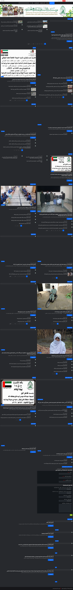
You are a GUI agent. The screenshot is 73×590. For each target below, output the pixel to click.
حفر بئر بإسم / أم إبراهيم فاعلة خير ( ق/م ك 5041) (23, 93)
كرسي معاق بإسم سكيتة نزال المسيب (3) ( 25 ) (60, 321)
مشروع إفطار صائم (50, 522)
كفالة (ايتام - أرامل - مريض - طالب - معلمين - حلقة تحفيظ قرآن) (62, 487)
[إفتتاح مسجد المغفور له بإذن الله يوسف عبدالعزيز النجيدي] (22, 29)
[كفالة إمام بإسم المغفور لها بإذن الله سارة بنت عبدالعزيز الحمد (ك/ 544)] (35, 362)
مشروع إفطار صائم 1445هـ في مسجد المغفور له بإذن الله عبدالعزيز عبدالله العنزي (20, 134)
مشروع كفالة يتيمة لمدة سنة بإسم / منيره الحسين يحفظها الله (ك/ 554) (20, 274)
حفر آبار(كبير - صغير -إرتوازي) (67, 495)
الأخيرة (47, 97)
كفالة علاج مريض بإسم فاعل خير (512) (29, 448)
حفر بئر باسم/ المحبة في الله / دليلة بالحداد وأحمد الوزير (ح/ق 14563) (57, 83)
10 (51, 97)
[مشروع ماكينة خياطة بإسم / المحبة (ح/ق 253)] (35, 317)
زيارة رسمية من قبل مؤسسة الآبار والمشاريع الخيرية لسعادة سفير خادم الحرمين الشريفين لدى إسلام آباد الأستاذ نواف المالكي (30, 571)
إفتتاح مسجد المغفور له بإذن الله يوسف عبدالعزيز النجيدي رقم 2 (35, 31)
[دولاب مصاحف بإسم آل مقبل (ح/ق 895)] (35, 222)
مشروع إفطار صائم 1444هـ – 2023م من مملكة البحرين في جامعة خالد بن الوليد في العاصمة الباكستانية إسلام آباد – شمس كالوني (17, 147)
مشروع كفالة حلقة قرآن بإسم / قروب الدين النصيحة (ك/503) (58, 417)
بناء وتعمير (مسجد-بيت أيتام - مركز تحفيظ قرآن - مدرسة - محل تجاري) (61, 491)
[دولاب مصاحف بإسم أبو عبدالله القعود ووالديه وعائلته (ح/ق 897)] (35, 216)
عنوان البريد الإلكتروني (67, 480)
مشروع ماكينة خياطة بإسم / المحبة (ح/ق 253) (24, 318)
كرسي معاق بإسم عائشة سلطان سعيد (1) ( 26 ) (60, 318)
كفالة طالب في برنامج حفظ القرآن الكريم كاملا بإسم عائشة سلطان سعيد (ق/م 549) (56, 264)
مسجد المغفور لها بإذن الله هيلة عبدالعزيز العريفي (34, 22)
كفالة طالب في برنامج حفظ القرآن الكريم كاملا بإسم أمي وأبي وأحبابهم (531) (55, 274)
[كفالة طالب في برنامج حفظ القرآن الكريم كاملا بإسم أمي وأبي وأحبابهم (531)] (70, 274)
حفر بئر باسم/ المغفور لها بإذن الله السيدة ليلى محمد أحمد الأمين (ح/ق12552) (55, 90)
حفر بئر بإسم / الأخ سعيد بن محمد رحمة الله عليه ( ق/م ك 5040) (21, 98)
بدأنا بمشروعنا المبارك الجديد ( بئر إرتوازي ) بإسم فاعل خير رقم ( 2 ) (60, 127)
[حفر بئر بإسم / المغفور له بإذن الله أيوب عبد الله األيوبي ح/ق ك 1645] (33, 89)
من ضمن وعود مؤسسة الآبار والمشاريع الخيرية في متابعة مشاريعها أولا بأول (39, 556)
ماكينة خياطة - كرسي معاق (67, 499)
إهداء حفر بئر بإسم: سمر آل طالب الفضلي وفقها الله (62, 78)
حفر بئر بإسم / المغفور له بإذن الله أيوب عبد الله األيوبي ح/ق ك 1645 (21, 89)
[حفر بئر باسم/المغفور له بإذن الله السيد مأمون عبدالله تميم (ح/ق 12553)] (70, 86)
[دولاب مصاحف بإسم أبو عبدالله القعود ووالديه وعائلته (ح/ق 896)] (35, 219)
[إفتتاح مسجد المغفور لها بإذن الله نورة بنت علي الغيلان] (22, 24)
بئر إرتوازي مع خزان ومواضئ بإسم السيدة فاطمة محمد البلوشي (24, 79)
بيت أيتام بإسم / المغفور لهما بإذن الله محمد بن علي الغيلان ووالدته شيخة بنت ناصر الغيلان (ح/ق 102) (9, 157)
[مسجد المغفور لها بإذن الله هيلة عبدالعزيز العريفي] (45, 22)
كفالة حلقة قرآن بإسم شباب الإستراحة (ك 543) (60, 414)
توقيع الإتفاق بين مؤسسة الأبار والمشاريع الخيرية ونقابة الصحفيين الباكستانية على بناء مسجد (36, 544)
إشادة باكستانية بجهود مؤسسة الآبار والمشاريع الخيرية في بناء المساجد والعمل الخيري (61, 35)
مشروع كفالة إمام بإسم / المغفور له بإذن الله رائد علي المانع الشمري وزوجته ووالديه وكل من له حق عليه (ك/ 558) (19, 353)
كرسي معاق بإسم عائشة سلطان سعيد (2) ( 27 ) (63, 312)
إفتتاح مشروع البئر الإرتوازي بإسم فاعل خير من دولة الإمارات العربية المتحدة (19, 86)
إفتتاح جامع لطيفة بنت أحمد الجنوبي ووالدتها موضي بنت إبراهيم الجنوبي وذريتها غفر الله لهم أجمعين (34, 26)
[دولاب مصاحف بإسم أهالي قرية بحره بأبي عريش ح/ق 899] (35, 213)
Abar (71, 33)
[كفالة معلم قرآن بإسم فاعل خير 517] (35, 359)
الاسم (69, 472)
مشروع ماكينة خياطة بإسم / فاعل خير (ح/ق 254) (27, 312)
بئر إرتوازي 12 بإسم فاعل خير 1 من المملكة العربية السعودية (58, 134)
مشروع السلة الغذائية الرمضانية (48, 533)
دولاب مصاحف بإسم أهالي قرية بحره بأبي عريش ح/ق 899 (22, 214)
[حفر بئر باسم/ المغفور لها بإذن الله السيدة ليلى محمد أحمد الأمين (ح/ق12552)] (70, 90)
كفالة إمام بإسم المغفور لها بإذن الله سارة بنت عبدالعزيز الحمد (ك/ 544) (20, 363)
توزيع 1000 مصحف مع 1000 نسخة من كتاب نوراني (26, 208)
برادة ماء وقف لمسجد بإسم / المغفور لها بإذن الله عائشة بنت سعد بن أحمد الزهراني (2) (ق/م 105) (52, 228)
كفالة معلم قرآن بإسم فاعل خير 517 (25, 360)
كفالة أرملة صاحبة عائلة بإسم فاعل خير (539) (60, 368)
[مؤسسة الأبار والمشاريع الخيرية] (36, 10)
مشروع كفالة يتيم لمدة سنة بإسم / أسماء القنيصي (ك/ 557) (24, 264)
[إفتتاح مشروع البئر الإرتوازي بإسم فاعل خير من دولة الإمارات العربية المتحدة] (35, 85)
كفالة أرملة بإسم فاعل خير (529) (62, 365)
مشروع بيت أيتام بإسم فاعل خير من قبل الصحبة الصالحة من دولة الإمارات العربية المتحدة (61, 174)
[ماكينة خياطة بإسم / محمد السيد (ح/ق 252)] (35, 320)
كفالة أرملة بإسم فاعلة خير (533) (62, 362)
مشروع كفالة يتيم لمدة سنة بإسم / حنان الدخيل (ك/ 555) (22, 271)
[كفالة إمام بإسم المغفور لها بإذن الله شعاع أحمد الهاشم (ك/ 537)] (35, 365)
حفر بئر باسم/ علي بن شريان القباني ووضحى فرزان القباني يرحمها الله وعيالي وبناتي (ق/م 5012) (53, 95)
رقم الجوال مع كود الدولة (66, 476)
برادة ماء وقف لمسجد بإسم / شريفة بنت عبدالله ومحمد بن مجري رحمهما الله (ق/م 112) (54, 222)
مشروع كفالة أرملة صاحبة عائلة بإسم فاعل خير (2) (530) (62, 356)
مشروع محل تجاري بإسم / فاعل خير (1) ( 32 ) (60, 460)
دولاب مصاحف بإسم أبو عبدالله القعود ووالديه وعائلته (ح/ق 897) (21, 217)
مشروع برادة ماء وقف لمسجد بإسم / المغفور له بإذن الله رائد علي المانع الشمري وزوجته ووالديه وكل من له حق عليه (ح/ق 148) (55, 215)
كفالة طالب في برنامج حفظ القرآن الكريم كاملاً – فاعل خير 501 (58, 271)
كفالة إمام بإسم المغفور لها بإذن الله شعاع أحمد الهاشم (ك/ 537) (21, 366)
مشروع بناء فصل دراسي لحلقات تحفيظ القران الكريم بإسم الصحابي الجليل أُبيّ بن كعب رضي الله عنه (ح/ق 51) (52, 411)
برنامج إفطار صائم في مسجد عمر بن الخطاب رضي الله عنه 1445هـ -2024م (20, 141)
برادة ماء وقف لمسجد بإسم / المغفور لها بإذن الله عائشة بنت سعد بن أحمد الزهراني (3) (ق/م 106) (52, 225)
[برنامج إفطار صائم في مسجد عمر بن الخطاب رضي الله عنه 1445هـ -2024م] (35, 142)
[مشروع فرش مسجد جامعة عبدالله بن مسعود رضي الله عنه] (20, 22)
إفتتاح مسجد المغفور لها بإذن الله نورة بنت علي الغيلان (9, 26)
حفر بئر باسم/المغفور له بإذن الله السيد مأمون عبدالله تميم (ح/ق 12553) (56, 86)
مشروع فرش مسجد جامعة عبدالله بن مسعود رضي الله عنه (9, 22)
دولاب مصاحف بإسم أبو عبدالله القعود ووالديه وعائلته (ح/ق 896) (21, 220)
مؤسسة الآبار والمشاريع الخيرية (56, 588)
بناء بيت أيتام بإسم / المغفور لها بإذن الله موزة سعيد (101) (34, 161)
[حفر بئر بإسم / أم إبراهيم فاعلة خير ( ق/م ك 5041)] (33, 94)
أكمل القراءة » (69, 41)
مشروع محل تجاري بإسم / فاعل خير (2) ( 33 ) (64, 454)
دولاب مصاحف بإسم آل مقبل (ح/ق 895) (25, 223)
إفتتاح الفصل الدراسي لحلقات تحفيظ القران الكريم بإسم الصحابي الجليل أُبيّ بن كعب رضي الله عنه (55, 403)
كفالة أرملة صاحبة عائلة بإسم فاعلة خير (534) (60, 371)
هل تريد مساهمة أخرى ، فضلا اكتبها (66, 503)
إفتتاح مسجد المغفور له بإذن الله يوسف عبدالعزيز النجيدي (10, 31)
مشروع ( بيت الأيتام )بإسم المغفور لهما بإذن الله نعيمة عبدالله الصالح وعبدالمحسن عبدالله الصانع (34, 157)
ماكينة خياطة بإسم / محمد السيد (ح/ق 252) (24, 321)
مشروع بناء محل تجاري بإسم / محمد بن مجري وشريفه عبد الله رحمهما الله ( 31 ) (55, 463)
